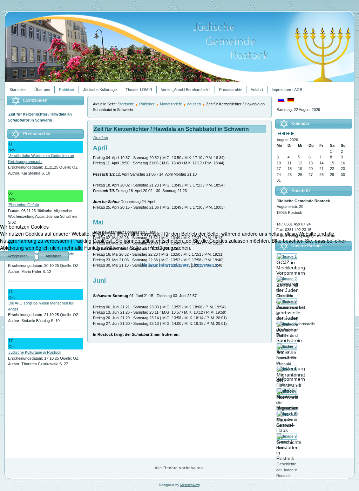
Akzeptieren (17, 256)
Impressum (206, 264)
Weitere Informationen (165, 264)
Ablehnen (53, 256)
